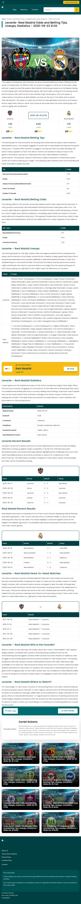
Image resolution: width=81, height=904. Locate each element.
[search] (76, 9)
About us (23, 10)
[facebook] (3, 2)
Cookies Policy (7, 860)
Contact (35, 10)
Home (4, 19)
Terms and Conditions (9, 854)
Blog (14, 10)
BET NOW (70, 369)
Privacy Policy (6, 857)
